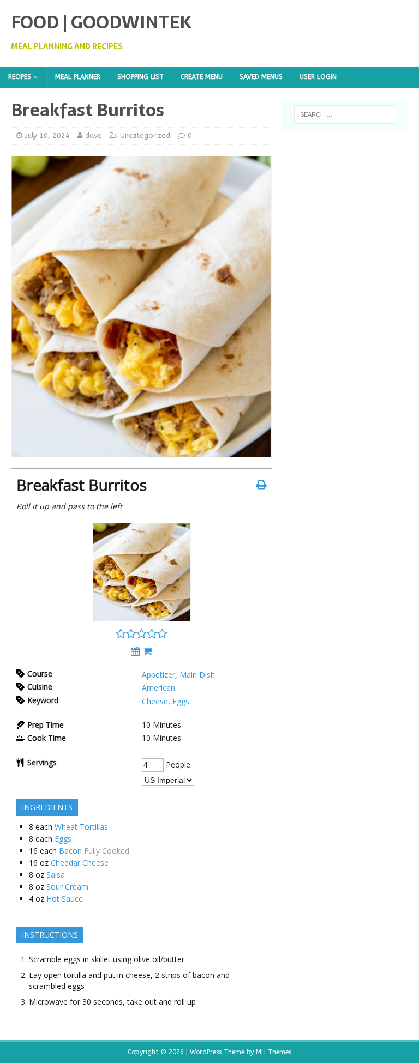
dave (93, 135)
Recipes (19, 77)
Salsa (55, 874)
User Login (318, 77)
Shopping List (140, 77)
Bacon (70, 850)
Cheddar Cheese (80, 862)
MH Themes (273, 1052)
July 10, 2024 (47, 135)
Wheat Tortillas (81, 827)
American (158, 688)
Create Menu (202, 77)
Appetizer (158, 674)
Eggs (180, 701)
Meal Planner (77, 77)
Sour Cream (67, 886)
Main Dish (197, 674)
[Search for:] (345, 114)
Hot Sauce (64, 898)
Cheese (155, 701)
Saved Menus (261, 77)
